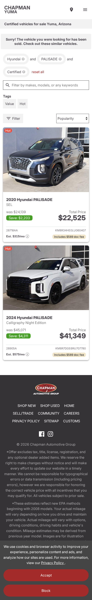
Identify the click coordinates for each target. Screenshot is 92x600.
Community (48, 413)
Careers (71, 413)
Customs (71, 421)
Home (69, 405)
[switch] (85, 9)
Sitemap (51, 421)
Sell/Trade (23, 413)
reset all (38, 72)
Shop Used (50, 405)
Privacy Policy (26, 421)
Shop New (27, 405)
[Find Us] (71, 9)
